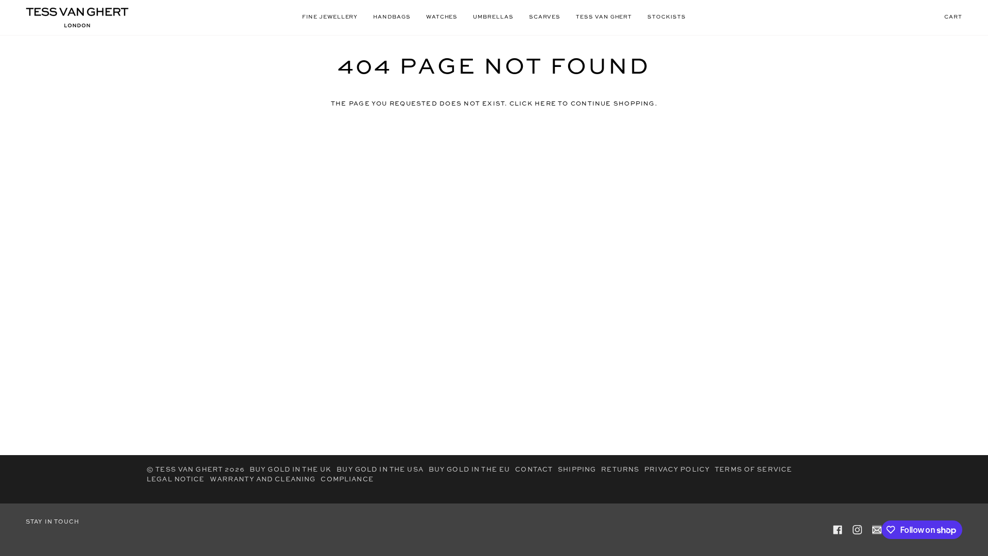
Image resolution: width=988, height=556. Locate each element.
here (545, 104)
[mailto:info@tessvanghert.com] (876, 529)
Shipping (577, 469)
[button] (329, 17)
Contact (534, 469)
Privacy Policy (677, 469)
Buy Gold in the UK (290, 469)
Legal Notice (176, 479)
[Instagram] (857, 529)
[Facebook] (837, 529)
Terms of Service (753, 469)
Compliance (347, 479)
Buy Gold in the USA (380, 469)
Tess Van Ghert (189, 469)
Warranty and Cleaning (263, 479)
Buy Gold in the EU (469, 469)
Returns (620, 469)
